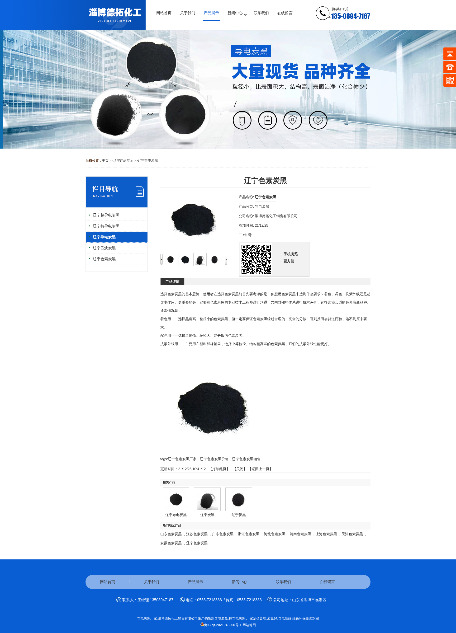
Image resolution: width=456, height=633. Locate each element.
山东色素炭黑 (171, 534)
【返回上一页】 (260, 469)
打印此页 (219, 469)
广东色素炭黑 (222, 534)
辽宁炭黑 (207, 515)
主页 (105, 160)
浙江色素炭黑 (248, 534)
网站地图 (249, 625)
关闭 (239, 469)
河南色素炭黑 (300, 534)
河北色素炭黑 (274, 534)
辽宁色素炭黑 (197, 543)
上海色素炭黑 (326, 534)
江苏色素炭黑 (197, 534)
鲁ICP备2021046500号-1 (223, 625)
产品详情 (172, 281)
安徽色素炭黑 (171, 543)
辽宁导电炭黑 (148, 160)
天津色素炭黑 (352, 534)
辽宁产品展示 (123, 160)
